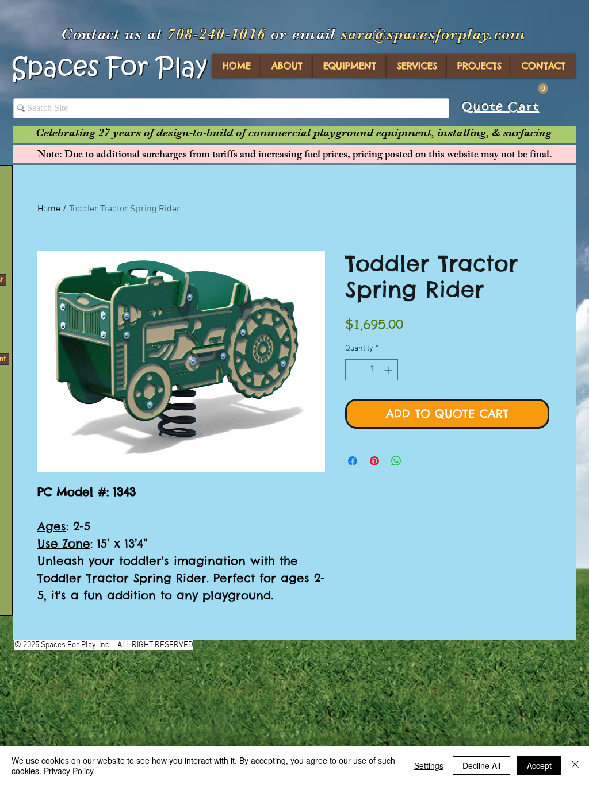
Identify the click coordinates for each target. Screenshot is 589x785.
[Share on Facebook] (352, 461)
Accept (539, 765)
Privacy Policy (69, 770)
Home (48, 209)
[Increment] (389, 370)
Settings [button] (428, 765)
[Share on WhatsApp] (396, 461)
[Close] (575, 765)
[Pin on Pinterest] (374, 461)
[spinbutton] (371, 370)
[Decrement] (354, 370)
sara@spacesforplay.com (433, 34)
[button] (543, 88)
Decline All (481, 765)
